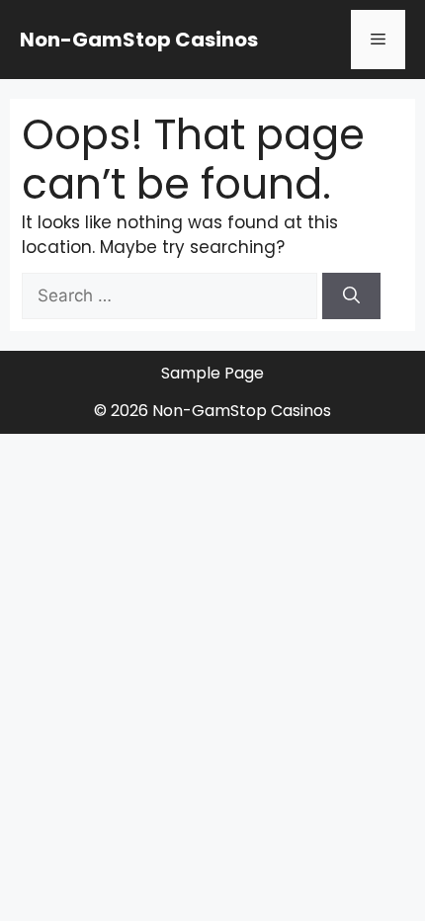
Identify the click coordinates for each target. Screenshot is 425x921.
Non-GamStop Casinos (139, 39)
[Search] (351, 296)
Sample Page (212, 373)
